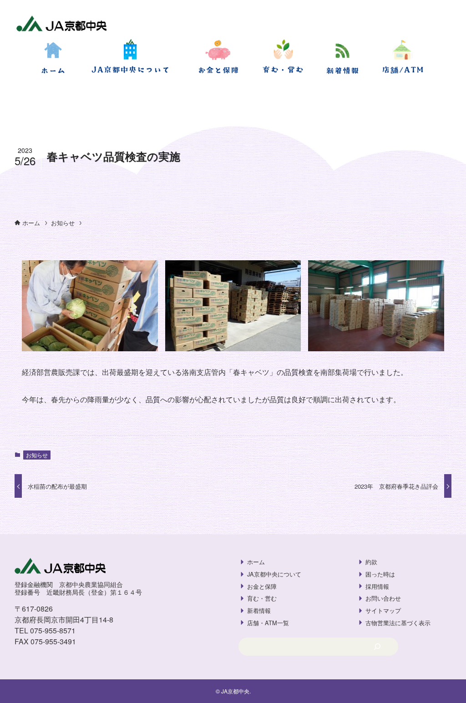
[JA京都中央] (61, 24)
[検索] (377, 646)
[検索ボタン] (11, 93)
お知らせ (37, 455)
